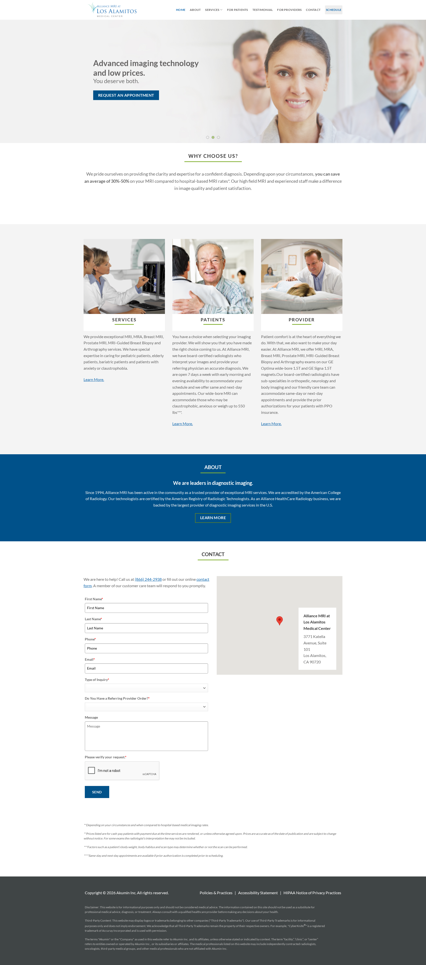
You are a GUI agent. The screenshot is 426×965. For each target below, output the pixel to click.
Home (180, 10)
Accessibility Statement (258, 892)
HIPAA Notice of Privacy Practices (312, 892)
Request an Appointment (126, 95)
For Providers (289, 10)
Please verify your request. (105, 757)
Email (90, 659)
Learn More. (94, 379)
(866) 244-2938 (148, 579)
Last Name (93, 619)
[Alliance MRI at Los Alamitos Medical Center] (112, 10)
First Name (94, 599)
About (195, 10)
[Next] (411, 81)
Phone (90, 639)
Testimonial (262, 10)
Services (212, 10)
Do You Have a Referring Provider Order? (117, 698)
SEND (97, 792)
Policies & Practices (216, 892)
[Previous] (14, 81)
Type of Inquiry (97, 679)
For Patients (237, 10)
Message (91, 717)
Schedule (333, 10)
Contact (313, 10)
